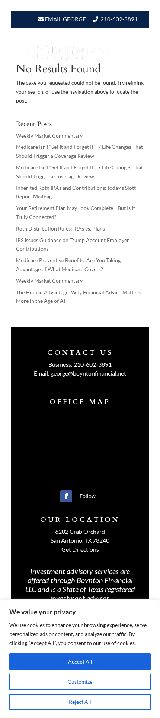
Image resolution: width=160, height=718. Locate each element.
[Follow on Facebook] (66, 496)
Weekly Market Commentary (49, 135)
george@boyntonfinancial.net (88, 373)
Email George (65, 19)
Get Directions (80, 549)
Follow (88, 496)
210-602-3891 (119, 19)
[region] (80, 658)
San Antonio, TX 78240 (80, 540)
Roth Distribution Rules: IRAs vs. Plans (60, 228)
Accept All (80, 661)
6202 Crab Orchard (80, 531)
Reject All (80, 702)
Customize (80, 681)
